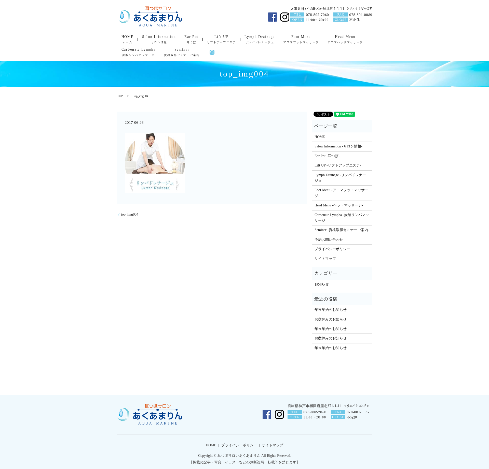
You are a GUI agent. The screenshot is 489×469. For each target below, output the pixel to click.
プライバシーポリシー (332, 249)
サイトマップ (325, 259)
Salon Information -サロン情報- (338, 146)
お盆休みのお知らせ (331, 319)
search (212, 52)
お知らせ (322, 284)
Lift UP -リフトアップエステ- (338, 165)
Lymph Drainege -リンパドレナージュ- (340, 178)
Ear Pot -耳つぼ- (327, 156)
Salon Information (159, 39)
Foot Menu (301, 39)
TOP (120, 96)
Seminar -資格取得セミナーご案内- (342, 230)
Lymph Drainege (259, 39)
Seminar (181, 52)
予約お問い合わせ (329, 239)
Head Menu (345, 39)
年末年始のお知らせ (331, 310)
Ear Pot (191, 39)
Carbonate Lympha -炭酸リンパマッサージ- (342, 217)
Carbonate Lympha (138, 52)
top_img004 (129, 214)
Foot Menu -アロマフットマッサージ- (341, 193)
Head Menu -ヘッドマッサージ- (339, 205)
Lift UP (221, 39)
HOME (127, 39)
